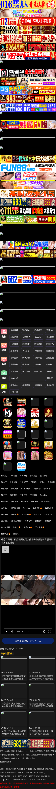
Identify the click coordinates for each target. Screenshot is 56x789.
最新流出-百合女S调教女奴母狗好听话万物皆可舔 (41, 677)
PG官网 (14, 475)
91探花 (26, 350)
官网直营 (33, 475)
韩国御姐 (26, 344)
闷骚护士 (50, 364)
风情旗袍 (14, 364)
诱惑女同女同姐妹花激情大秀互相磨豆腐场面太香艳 (14, 678)
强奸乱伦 (26, 330)
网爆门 (50, 371)
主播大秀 (23, 495)
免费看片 (28, 521)
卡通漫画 (14, 371)
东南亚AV (50, 344)
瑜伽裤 (38, 364)
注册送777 (24, 482)
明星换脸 (26, 364)
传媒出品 (14, 378)
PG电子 (4, 482)
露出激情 (26, 371)
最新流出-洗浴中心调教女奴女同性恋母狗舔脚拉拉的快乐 (14, 706)
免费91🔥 (17, 527)
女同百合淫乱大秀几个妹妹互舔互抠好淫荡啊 (41, 732)
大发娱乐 (4, 508)
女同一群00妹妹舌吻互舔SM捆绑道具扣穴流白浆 (14, 732)
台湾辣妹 (14, 344)
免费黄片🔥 (5, 533)
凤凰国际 (14, 488)
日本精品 (26, 337)
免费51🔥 (15, 514)
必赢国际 (4, 488)
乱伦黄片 (43, 495)
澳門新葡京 (15, 508)
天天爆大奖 (48, 514)
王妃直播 (33, 495)
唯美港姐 (38, 344)
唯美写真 (38, 371)
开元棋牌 (23, 475)
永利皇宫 (26, 508)
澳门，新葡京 (16, 521)
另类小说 (14, 392)
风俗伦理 (50, 385)
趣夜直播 (14, 501)
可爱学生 (38, 357)
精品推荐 (14, 330)
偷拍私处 (4, 501)
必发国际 (34, 501)
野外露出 (50, 350)
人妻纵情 (38, 385)
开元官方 (37, 514)
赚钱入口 (16, 533)
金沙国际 (4, 521)
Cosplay (38, 337)
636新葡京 (49, 508)
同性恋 (50, 378)
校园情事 (26, 385)
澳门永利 (43, 475)
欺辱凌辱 (14, 350)
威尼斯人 (4, 475)
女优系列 (26, 357)
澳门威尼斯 (5, 527)
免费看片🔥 (37, 508)
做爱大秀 (38, 521)
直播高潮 (36, 488)
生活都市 (14, 385)
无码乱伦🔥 (26, 514)
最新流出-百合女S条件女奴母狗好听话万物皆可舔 (41, 705)
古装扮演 (14, 357)
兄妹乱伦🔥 (39, 527)
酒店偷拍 (13, 495)
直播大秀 (48, 521)
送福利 (33, 482)
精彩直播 (47, 488)
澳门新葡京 (45, 501)
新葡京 (42, 482)
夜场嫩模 (24, 501)
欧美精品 (38, 330)
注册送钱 (13, 482)
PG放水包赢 (25, 488)
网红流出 (38, 350)
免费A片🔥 (28, 527)
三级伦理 (14, 337)
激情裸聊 (4, 514)
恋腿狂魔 (50, 357)
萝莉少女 (50, 330)
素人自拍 (50, 337)
